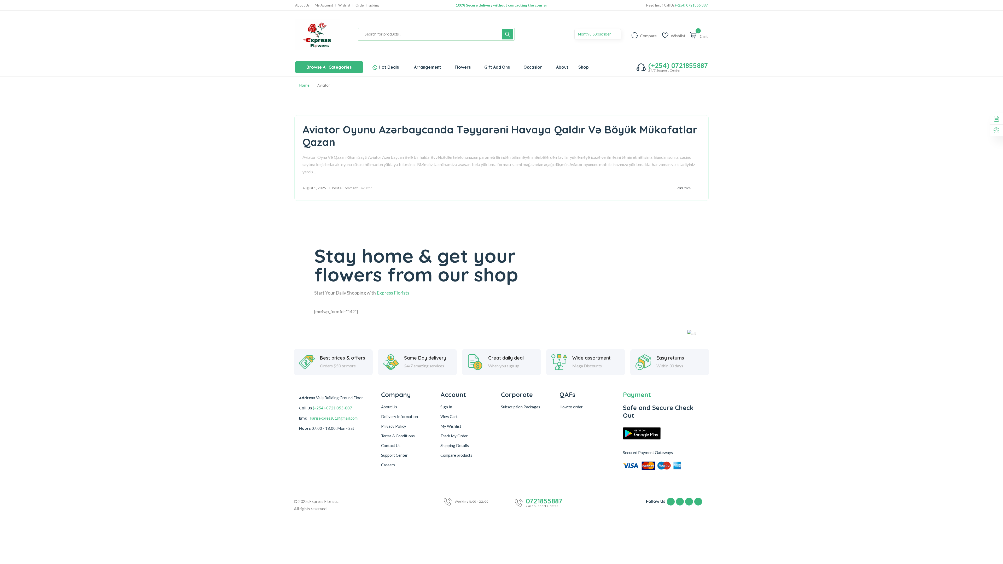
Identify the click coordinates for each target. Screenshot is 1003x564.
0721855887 (544, 501)
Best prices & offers (342, 358)
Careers (388, 464)
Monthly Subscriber (595, 34)
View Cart (449, 416)
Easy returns (670, 358)
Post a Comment (345, 188)
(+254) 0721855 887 (691, 5)
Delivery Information (399, 416)
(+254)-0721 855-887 (332, 408)
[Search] (507, 34)
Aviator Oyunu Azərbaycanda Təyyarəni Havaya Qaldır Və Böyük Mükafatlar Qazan (499, 136)
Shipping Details (454, 445)
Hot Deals (389, 67)
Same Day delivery (425, 358)
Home (304, 85)
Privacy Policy (393, 426)
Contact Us (390, 445)
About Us (302, 5)
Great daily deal (506, 358)
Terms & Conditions (398, 435)
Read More (683, 188)
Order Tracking (367, 5)
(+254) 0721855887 (678, 65)
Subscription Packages (520, 406)
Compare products (456, 455)
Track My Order (454, 435)
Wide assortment (591, 358)
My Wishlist (450, 426)
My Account (324, 5)
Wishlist (344, 5)
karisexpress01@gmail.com (334, 418)
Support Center (394, 455)
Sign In (446, 406)
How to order (571, 406)
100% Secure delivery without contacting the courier (501, 5)
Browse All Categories (329, 67)
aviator (366, 188)
